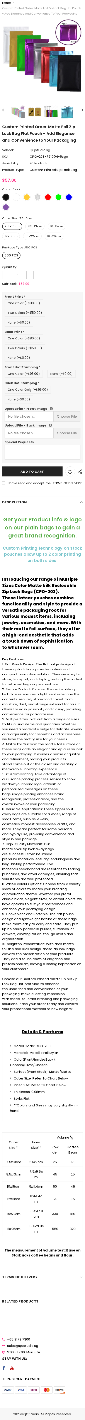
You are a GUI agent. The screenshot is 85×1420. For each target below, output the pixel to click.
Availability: (10, 163)
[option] (42, 58)
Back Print (14, 332)
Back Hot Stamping (22, 383)
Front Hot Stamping (22, 367)
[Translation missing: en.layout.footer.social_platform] (3, 1368)
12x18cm (11, 236)
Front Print (15, 296)
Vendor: (8, 150)
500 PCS (11, 255)
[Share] (79, 471)
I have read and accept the (45, 483)
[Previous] (5, 110)
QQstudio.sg (40, 150)
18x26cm (54, 236)
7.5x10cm (12, 226)
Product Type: (13, 170)
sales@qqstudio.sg (22, 1345)
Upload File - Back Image (42, 425)
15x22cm (32, 236)
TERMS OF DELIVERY (67, 483)
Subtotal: (9, 284)
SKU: (5, 156)
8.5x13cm (35, 226)
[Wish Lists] (70, 471)
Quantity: (9, 267)
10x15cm (56, 226)
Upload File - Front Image (42, 408)
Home (6, 3)
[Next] (80, 110)
